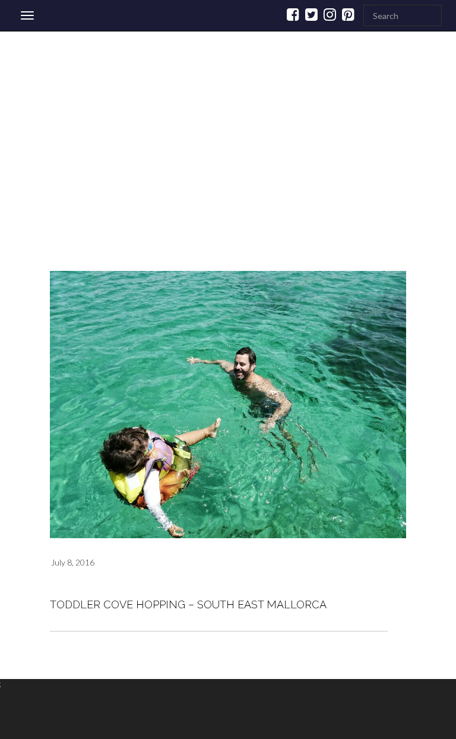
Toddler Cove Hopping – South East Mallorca (188, 604)
